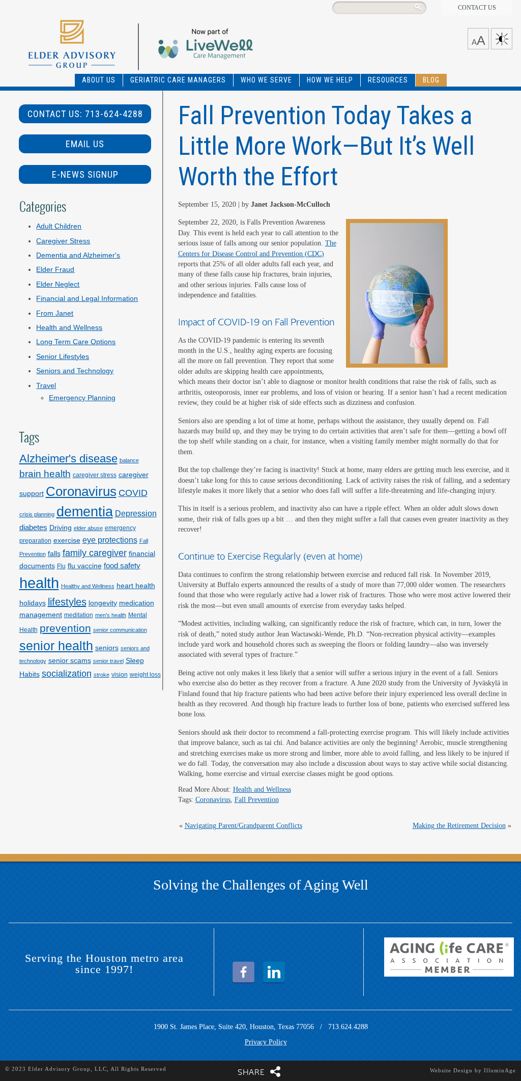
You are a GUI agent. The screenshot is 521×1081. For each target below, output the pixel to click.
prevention (65, 628)
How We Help (330, 80)
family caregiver (95, 552)
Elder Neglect (57, 284)
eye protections (109, 539)
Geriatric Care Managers (178, 80)
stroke (101, 675)
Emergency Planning (82, 398)
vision (119, 674)
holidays (32, 603)
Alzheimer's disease (68, 458)
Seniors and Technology (74, 371)
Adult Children (58, 226)
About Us (98, 80)
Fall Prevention (257, 799)
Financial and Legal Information (87, 298)
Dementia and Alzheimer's (78, 255)
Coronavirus (212, 799)
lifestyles (67, 601)
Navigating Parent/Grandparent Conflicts (243, 825)
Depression (136, 513)
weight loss (145, 674)
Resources (388, 80)
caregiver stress (95, 475)
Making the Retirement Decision (459, 825)
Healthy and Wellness (87, 586)
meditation (78, 615)
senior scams (69, 660)
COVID (133, 492)
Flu (61, 566)
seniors (107, 648)
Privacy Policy (266, 1042)
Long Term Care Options (75, 342)
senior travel (108, 661)
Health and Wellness (262, 789)
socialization (67, 673)
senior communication (120, 630)
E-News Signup (85, 174)
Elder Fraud (55, 269)
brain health (45, 473)
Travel (46, 386)
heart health (136, 585)
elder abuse (88, 528)
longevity (103, 603)
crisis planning (36, 514)
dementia (84, 511)
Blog (431, 80)
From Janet (54, 313)
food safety (122, 565)
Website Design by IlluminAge (473, 1070)
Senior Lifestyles (62, 357)
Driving (60, 527)
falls (54, 553)
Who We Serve (266, 80)
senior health (56, 646)
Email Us (85, 143)
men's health (110, 615)
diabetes (33, 527)
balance (129, 460)
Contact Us (477, 7)
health (39, 582)
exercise (66, 540)
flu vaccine (85, 566)
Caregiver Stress (63, 241)
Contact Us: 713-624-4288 (85, 113)
